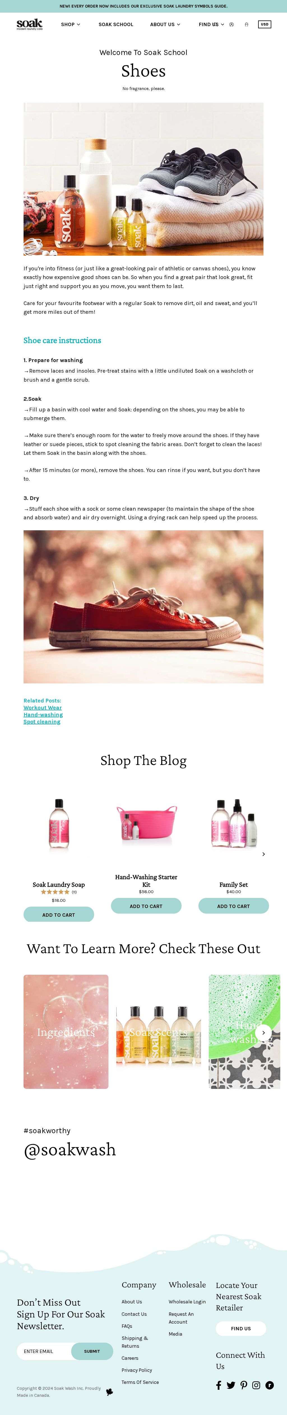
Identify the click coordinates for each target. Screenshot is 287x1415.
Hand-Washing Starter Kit (146, 880)
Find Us (209, 24)
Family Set (233, 884)
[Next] (263, 854)
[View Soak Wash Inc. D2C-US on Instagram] (256, 1386)
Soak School (116, 24)
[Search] (216, 24)
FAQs (127, 1326)
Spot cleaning (42, 721)
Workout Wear (43, 707)
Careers (130, 1358)
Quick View (58, 848)
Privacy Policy (137, 1370)
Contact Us (134, 1314)
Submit (92, 1351)
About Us (162, 24)
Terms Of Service (140, 1382)
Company (139, 1284)
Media (175, 1334)
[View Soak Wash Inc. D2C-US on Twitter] (230, 1386)
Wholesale (187, 1284)
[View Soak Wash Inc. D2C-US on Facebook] (218, 1386)
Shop (68, 24)
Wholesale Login (187, 1302)
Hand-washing (43, 714)
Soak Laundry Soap (59, 884)
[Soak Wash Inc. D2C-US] (39, 24)
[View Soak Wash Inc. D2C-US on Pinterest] (243, 1386)
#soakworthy (47, 1130)
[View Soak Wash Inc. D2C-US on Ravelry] (269, 1386)
